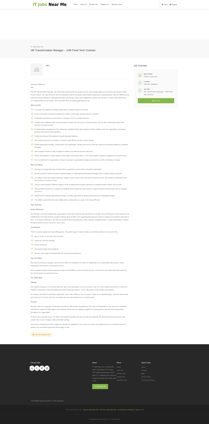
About (143, 367)
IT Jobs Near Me (100, 386)
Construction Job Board (126, 410)
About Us (83, 4)
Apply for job (156, 101)
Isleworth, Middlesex (151, 84)
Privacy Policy (146, 377)
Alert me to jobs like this (42, 334)
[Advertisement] (104, 24)
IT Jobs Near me (37, 47)
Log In (165, 4)
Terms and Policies (147, 380)
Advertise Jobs (117, 4)
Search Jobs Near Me (90, 410)
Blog (142, 373)
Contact (144, 370)
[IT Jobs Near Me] (49, 5)
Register (174, 4)
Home (76, 4)
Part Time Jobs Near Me (108, 410)
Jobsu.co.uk (139, 410)
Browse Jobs (93, 4)
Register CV (105, 4)
